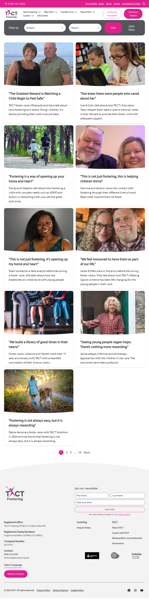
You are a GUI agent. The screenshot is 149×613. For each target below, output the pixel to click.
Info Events (42, 15)
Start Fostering (30, 12)
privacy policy (124, 514)
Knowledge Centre (131, 3)
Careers (26, 15)
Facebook (129, 590)
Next (87, 452)
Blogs (109, 3)
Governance (118, 543)
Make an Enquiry (16, 573)
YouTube (142, 590)
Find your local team (112, 14)
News (101, 3)
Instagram (135, 590)
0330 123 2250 (16, 3)
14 (79, 452)
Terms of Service (60, 590)
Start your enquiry (133, 14)
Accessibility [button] (91, 3)
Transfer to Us (67, 12)
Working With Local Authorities (127, 538)
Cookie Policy (77, 590)
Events (117, 3)
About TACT (86, 12)
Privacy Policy (43, 590)
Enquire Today (84, 527)
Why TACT (49, 12)
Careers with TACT (120, 532)
